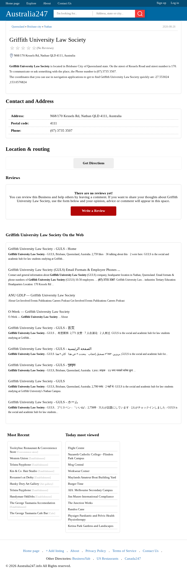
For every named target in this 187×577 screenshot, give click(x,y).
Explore (31, 3)
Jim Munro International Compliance (91, 496)
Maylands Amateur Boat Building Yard (92, 477)
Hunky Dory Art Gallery (31, 483)
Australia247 (27, 13)
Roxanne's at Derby (30, 477)
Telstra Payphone (29, 464)
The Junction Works (80, 503)
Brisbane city (34, 26)
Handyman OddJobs (31, 496)
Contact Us (64, 3)
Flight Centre (76, 448)
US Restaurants (107, 558)
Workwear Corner (78, 471)
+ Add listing (55, 551)
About (47, 3)
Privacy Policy (96, 551)
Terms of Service (124, 551)
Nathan (48, 26)
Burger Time (75, 483)
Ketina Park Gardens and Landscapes (90, 526)
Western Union (27, 458)
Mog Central (76, 464)
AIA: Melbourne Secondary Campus (90, 490)
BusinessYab (81, 558)
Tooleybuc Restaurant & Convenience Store (33, 450)
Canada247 (133, 558)
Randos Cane (76, 509)
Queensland (18, 26)
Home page (13, 3)
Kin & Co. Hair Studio (32, 471)
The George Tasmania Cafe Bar (32, 513)
